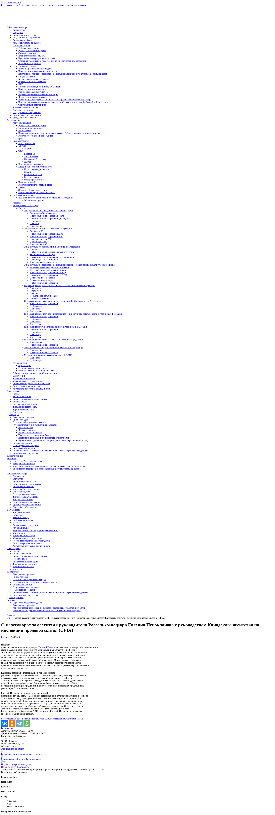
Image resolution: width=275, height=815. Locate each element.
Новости (34, 293)
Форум (27, 148)
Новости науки (20, 401)
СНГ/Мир (34, 223)
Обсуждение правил (34, 200)
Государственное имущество (27, 112)
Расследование (57, 718)
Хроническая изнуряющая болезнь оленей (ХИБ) (48, 355)
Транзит (22, 187)
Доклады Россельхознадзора (32, 50)
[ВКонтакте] (4, 723)
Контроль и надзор (22, 123)
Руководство (19, 30)
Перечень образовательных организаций (38, 94)
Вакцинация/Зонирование (42, 213)
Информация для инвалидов (32, 89)
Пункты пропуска (33, 174)
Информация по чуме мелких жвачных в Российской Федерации (56, 327)
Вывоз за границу (27, 430)
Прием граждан (20, 419)
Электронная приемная (29, 63)
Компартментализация (24, 378)
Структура (18, 32)
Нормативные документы (36, 169)
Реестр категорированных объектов (35, 136)
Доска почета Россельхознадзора (34, 97)
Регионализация (21, 363)
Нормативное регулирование (44, 296)
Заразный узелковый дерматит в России (49, 267)
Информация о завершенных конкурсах (37, 71)
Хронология (36, 226)
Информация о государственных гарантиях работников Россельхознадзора (54, 99)
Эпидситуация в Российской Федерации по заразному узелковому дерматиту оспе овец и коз (69, 265)
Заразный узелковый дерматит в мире (48, 270)
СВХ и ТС (29, 172)
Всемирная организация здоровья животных (23, 754)
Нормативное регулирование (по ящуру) (49, 218)
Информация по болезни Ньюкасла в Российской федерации (54, 339)
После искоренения (39, 298)
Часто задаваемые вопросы (26, 445)
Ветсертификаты (26, 143)
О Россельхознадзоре (17, 27)
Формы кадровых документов (33, 92)
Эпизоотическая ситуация (25, 205)
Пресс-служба (13, 391)
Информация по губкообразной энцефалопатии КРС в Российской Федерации (62, 301)
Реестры (17, 203)
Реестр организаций (34, 179)
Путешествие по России (30, 432)
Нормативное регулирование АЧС (46, 236)
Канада (16, 718)
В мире (33, 249)
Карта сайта (23, 767)
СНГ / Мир (35, 308)
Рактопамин (71, 718)
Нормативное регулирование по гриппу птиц (52, 257)
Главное (16, 394)
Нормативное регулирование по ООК (48, 275)
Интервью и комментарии (25, 404)
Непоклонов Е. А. (41, 718)
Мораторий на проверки (30, 128)
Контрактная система (23, 110)
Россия (21, 208)
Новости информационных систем (30, 399)
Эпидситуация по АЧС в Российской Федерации (48, 228)
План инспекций (26, 182)
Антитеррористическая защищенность (31, 388)
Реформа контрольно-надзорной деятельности (35, 373)
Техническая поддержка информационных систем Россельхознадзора (46, 469)
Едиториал (29, 154)
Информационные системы (26, 195)
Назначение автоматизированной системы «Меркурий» (45, 197)
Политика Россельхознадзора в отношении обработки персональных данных (50, 450)
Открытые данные (27, 53)
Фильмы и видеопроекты (25, 407)
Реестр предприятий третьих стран (35, 185)
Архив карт (35, 288)
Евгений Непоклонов (49, 647)
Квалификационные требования (34, 79)
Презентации (24, 365)
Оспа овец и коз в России (42, 277)
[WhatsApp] (26, 723)
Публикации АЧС (38, 241)
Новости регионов (22, 396)
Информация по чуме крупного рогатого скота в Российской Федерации (59, 285)
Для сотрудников (15, 456)
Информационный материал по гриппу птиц (52, 252)
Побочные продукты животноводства (31, 383)
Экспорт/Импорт (21, 141)
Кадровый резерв (26, 76)
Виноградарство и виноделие (27, 386)
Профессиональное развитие (32, 81)
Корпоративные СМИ (23, 409)
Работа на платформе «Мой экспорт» (36, 192)
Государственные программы (27, 37)
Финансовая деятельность (25, 107)
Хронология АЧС (38, 244)
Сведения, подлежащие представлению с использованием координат (52, 61)
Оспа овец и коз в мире (41, 280)
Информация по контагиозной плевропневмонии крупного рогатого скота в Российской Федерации (73, 314)
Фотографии (36, 311)
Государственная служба (25, 66)
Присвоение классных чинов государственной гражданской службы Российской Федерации (63, 102)
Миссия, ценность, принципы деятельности (39, 86)
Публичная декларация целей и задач (36, 58)
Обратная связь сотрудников (32, 105)
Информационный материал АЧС (46, 234)
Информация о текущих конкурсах (35, 68)
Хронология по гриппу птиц (44, 262)
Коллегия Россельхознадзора (27, 43)
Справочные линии (22, 443)
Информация (36, 290)
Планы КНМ (24, 130)
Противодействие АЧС (41, 239)
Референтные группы (28, 48)
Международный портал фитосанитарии (21, 759)
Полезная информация (24, 448)
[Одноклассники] (12, 723)
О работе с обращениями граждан (29, 422)
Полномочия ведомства (24, 35)
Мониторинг (19, 376)
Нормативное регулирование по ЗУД (48, 272)
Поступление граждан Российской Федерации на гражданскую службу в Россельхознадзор (62, 74)
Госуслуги (18, 138)
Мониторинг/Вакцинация (42, 254)
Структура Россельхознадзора (27, 461)
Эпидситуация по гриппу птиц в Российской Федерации (52, 247)
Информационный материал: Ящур (47, 216)
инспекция (26, 718)
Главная (11, 615)
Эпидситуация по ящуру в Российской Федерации (48, 210)
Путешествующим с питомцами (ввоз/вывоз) (35, 425)
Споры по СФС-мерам (35, 159)
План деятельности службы (31, 55)
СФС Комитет (31, 156)
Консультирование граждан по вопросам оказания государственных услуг (49, 466)
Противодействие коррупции (27, 115)
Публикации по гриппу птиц (44, 259)
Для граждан (13, 414)
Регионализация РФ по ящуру (33, 368)
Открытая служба (21, 45)
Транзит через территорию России (35, 435)
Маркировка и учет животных (27, 381)
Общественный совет (23, 40)
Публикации (36, 221)
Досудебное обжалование (25, 117)
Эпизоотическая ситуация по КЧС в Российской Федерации (53, 347)
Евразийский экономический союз (35, 166)
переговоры (7, 718)
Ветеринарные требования (31, 164)
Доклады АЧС (37, 231)
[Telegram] (19, 723)
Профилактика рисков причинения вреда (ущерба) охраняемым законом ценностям (59, 133)
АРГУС (22, 146)
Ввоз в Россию (25, 427)
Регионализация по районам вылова (36, 370)
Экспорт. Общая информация (32, 190)
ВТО (20, 151)
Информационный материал (44, 283)
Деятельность (13, 120)
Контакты (17, 412)
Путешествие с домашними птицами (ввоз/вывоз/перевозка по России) (53, 440)
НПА (20, 84)
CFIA (80, 718)
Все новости (7, 728)
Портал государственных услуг (16, 764)
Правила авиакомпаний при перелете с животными (43, 438)
